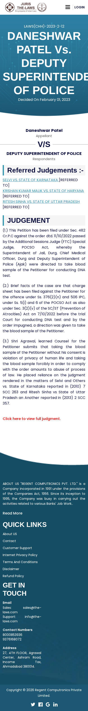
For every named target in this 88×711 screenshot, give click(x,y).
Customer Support (17, 548)
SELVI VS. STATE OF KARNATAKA (31, 179)
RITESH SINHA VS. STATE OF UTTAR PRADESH (41, 201)
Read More (12, 513)
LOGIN (79, 7)
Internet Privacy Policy (20, 555)
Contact (9, 541)
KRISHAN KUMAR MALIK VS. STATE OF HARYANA (43, 190)
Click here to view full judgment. (32, 418)
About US (10, 534)
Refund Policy (13, 576)
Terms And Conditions (20, 562)
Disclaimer (11, 569)
